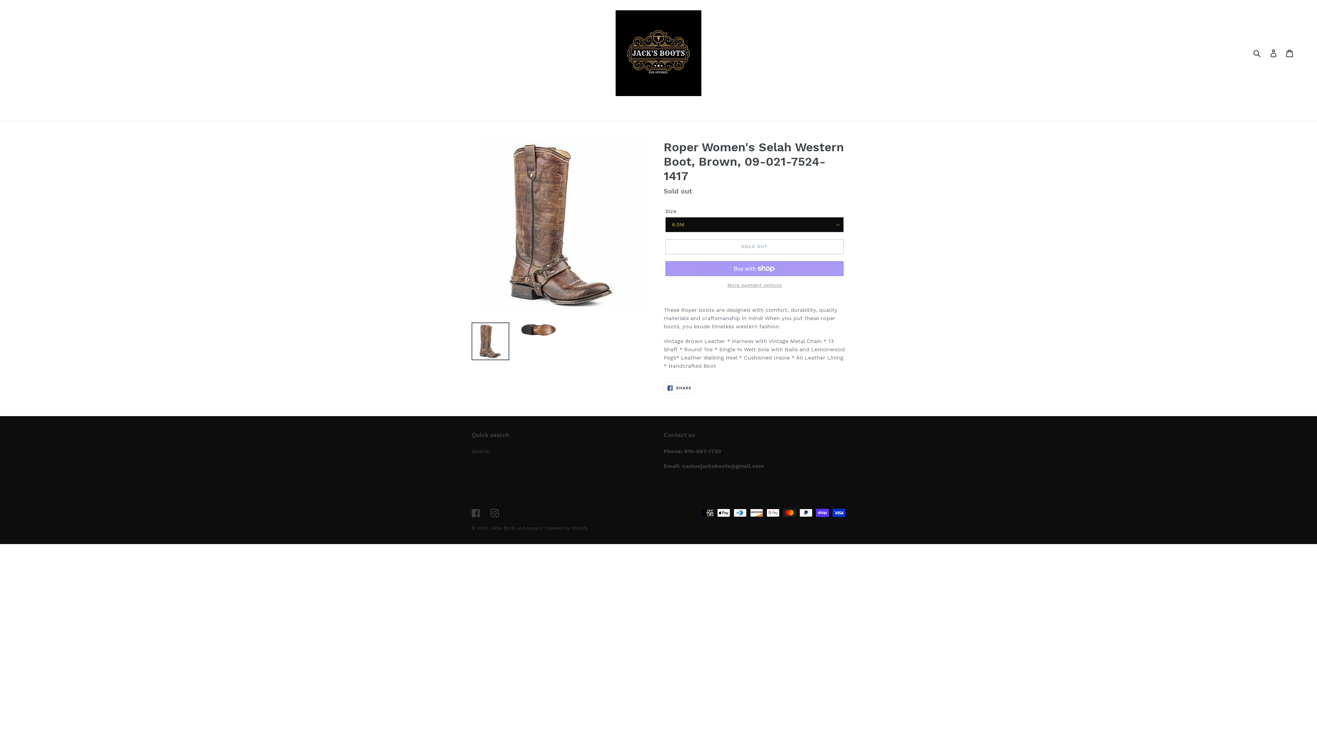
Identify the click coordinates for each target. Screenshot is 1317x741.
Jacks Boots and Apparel (516, 528)
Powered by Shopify (566, 528)
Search (481, 451)
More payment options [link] (754, 285)
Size (670, 211)
